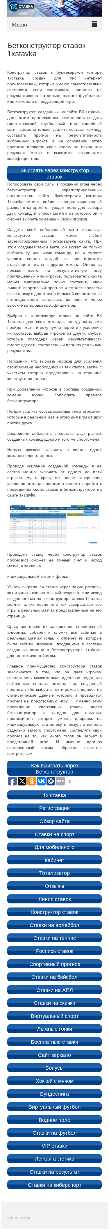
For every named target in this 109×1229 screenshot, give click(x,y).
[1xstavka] (54, 8)
